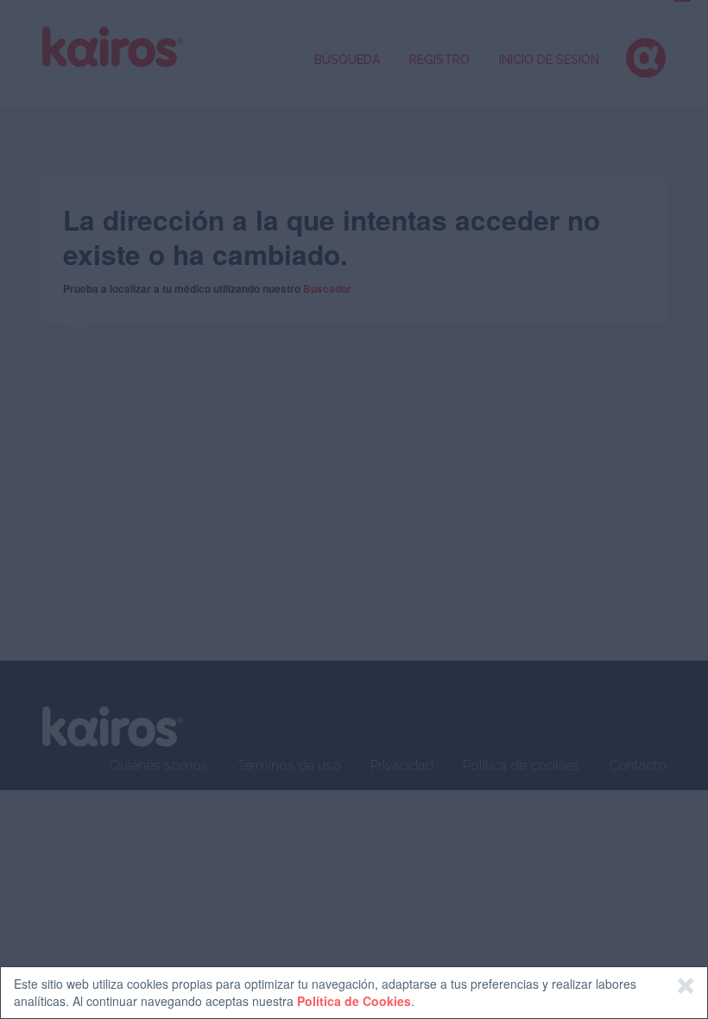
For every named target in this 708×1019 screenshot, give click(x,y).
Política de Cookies (354, 1001)
